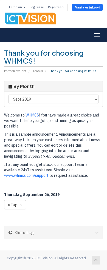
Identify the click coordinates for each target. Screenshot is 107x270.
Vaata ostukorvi (87, 7)
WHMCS (32, 115)
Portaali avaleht (15, 71)
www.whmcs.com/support (26, 175)
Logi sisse (37, 7)
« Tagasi (15, 204)
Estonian (16, 7)
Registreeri (56, 7)
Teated (38, 71)
